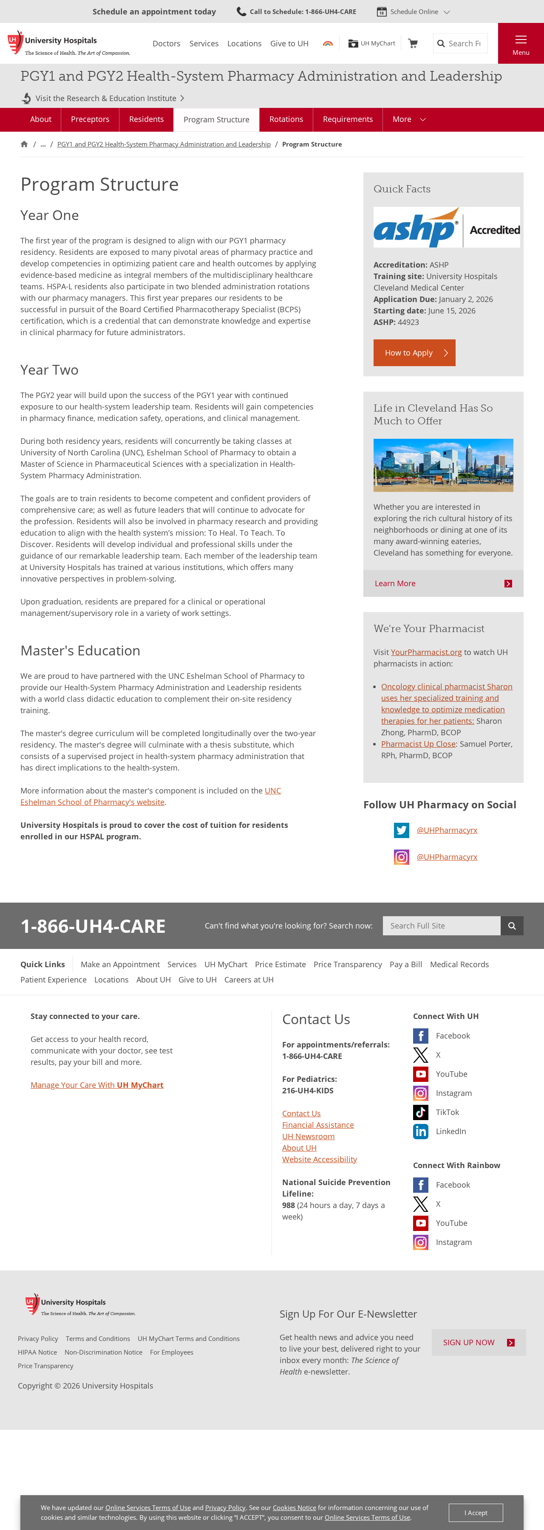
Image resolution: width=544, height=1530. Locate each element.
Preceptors (90, 119)
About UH (299, 1148)
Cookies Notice (294, 1507)
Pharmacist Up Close (418, 744)
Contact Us (301, 1113)
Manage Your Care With (97, 1085)
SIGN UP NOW (469, 1342)
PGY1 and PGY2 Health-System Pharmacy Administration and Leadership (164, 144)
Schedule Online (414, 11)
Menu (521, 52)
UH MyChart (378, 43)
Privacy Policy (225, 1507)
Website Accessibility (319, 1159)
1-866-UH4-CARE (93, 925)
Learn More (395, 583)
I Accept (476, 1512)
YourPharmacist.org (426, 652)
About (40, 119)
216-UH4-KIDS (308, 1090)
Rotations (286, 119)
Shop (413, 43)
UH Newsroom (308, 1136)
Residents (146, 119)
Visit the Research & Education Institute (106, 98)
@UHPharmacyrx (447, 830)
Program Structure (216, 119)
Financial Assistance (318, 1125)
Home (24, 144)
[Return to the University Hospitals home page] (69, 43)
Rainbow (328, 43)
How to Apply (409, 352)
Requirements (348, 119)
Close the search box (493, 43)
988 (288, 1205)
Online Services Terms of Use (148, 1507)
